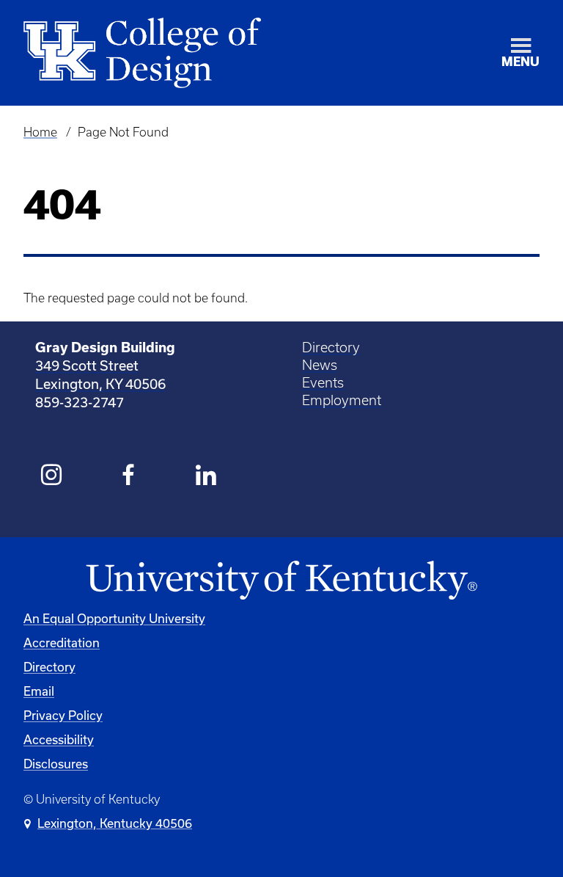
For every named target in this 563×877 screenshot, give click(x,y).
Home (40, 132)
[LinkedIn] (206, 477)
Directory (331, 347)
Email (38, 691)
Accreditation (61, 642)
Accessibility (58, 739)
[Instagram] (51, 477)
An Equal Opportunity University (114, 618)
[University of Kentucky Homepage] (281, 581)
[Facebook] (129, 477)
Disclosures (55, 764)
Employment (341, 400)
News (319, 365)
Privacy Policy (63, 715)
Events (323, 382)
